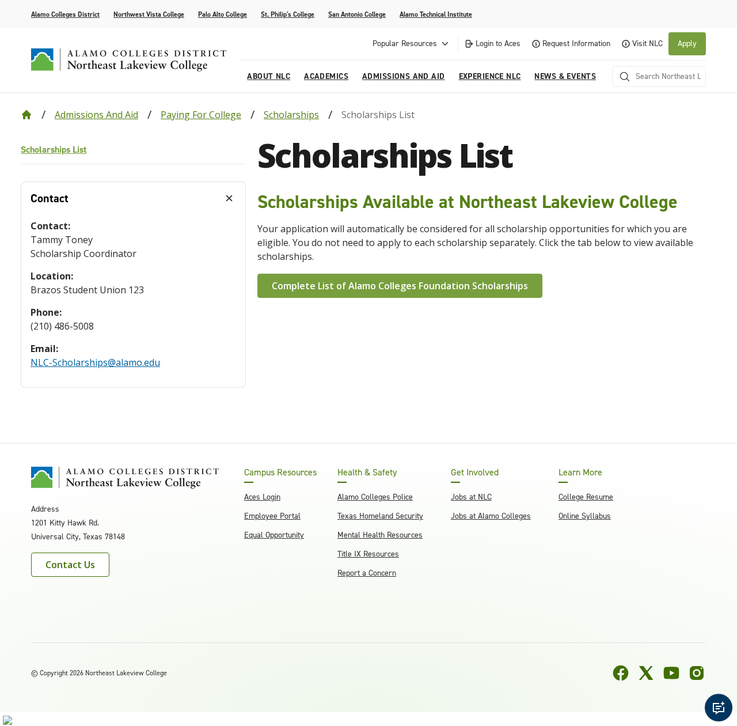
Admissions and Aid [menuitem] (403, 76)
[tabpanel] (133, 301)
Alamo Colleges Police (375, 496)
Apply (687, 43)
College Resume (586, 496)
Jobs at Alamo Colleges (491, 516)
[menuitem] (133, 150)
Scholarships (291, 114)
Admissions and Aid (96, 114)
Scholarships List (53, 149)
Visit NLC (647, 43)
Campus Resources (280, 472)
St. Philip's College (287, 14)
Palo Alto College (222, 14)
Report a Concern (366, 573)
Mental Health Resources (380, 535)
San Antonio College (357, 14)
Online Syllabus (585, 516)
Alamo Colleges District (65, 14)
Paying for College (201, 114)
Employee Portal (272, 516)
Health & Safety (367, 472)
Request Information (576, 43)
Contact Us (70, 564)
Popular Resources (405, 43)
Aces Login (262, 496)
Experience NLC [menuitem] (490, 76)
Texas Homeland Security (380, 516)
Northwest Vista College (148, 14)
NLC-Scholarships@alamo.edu (95, 362)
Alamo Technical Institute (436, 14)
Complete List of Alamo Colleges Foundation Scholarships (400, 285)
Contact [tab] (50, 198)
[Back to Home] (26, 115)
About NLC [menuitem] (268, 76)
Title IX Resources (368, 554)
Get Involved (475, 472)
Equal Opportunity (274, 535)
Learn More (580, 472)
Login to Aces (498, 43)
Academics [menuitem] (326, 76)
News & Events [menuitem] (564, 76)
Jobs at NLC (471, 496)
